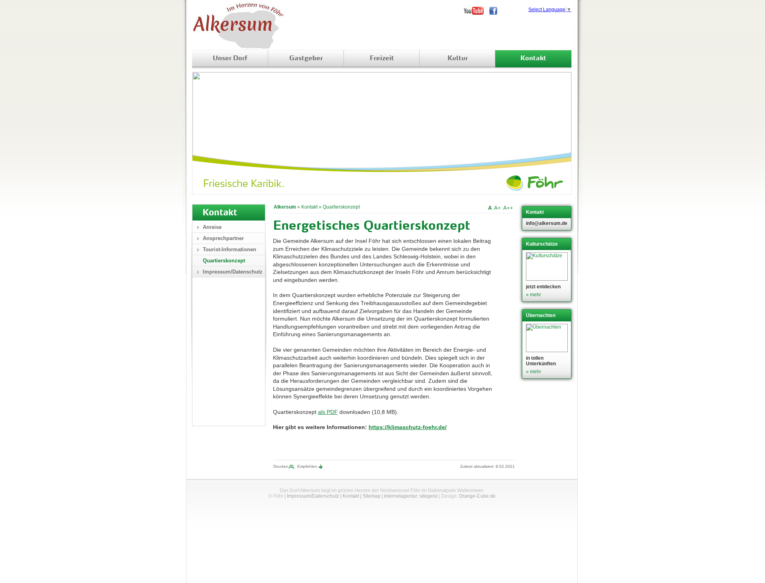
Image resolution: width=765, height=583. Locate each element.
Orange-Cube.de (477, 496)
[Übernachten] (547, 338)
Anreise (212, 227)
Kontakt (533, 58)
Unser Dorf (230, 58)
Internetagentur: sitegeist (410, 496)
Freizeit (382, 58)
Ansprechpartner (223, 238)
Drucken (280, 466)
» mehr (533, 294)
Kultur (457, 58)
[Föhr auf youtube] (476, 11)
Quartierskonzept (341, 207)
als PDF (328, 412)
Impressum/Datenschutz (233, 272)
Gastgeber (306, 58)
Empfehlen (307, 466)
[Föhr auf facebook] (496, 11)
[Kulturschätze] (547, 266)
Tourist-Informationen (229, 249)
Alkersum (285, 207)
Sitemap (372, 496)
